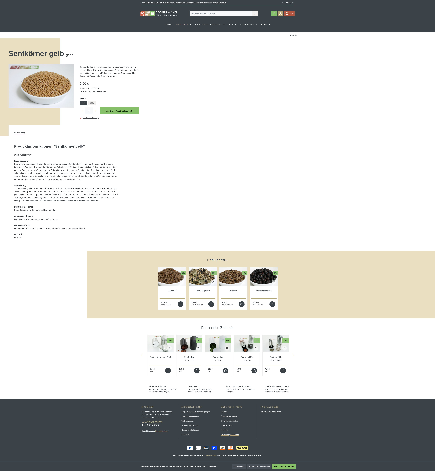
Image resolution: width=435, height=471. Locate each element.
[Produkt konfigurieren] (180, 304)
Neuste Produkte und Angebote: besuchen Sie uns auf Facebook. (277, 389)
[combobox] (221, 13)
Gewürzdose (189, 358)
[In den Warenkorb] (211, 304)
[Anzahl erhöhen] (95, 110)
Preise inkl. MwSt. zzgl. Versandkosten (93, 91)
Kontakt (224, 412)
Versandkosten (211, 455)
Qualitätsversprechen (229, 421)
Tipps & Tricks (226, 425)
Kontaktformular (161, 431)
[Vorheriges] (141, 355)
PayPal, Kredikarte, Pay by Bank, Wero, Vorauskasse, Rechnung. (200, 389)
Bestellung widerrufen (230, 434)
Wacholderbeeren (264, 290)
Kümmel (172, 290)
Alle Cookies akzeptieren (284, 466)
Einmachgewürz (203, 290)
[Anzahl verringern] (82, 110)
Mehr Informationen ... (211, 466)
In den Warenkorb (119, 110)
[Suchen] (255, 13)
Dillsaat (233, 290)
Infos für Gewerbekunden (271, 412)
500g (92, 103)
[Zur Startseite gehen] (159, 13)
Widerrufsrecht (187, 421)
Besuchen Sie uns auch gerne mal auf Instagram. (240, 389)
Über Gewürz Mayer (229, 416)
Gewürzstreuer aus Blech (161, 357)
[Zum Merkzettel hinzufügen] (182, 282)
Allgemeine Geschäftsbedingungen (195, 412)
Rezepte (224, 430)
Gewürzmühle (247, 358)
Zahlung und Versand (190, 416)
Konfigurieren (239, 466)
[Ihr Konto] (280, 13)
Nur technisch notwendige (259, 466)
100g (83, 103)
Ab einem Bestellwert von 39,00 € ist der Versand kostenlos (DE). (162, 389)
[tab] (19, 133)
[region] (217, 281)
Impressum (185, 434)
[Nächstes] (293, 355)
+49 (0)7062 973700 (152, 422)
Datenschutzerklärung (190, 425)
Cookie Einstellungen (190, 430)
